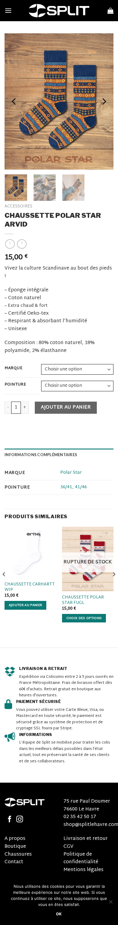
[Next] (103, 101)
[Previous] (14, 101)
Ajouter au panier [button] (25, 605)
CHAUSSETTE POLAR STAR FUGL (83, 600)
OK (59, 914)
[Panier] (110, 10)
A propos (15, 838)
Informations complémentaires (41, 454)
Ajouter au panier (66, 407)
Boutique (15, 846)
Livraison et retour (86, 838)
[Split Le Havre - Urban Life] (59, 10)
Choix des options (84, 618)
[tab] (59, 455)
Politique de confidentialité (81, 858)
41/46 (81, 487)
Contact (14, 862)
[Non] (110, 903)
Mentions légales (83, 870)
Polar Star (71, 473)
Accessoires (18, 206)
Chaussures (18, 854)
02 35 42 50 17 (80, 817)
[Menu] (8, 10)
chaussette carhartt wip (30, 587)
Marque (13, 368)
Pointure (15, 385)
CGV (69, 846)
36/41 (66, 487)
